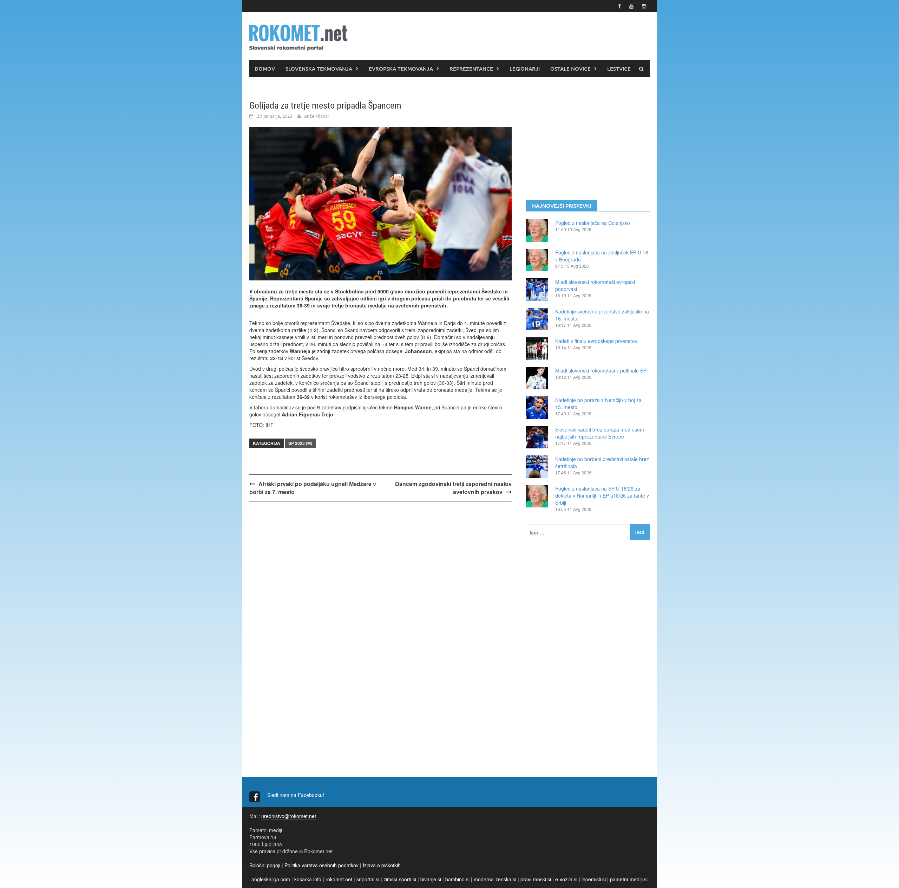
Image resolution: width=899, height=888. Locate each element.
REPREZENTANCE (471, 68)
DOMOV (265, 68)
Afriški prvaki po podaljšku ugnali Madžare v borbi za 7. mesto (312, 488)
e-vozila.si (566, 879)
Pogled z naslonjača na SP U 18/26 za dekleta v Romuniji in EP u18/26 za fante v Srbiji (602, 495)
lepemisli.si (594, 879)
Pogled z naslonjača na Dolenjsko (592, 222)
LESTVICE (619, 68)
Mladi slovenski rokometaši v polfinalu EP (601, 370)
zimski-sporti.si (399, 879)
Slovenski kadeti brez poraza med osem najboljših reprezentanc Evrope (599, 433)
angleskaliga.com (270, 879)
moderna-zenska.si (495, 879)
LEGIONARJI (525, 68)
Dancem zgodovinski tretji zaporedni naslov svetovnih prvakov (453, 488)
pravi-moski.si (535, 879)
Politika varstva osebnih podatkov (321, 865)
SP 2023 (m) (300, 443)
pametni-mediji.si (629, 879)
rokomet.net (339, 879)
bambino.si (457, 879)
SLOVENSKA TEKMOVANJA (319, 68)
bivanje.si (430, 879)
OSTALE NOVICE (570, 68)
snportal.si (367, 879)
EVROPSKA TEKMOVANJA (401, 68)
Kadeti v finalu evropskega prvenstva (596, 340)
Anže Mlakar (316, 116)
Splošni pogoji (264, 865)
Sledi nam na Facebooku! (296, 794)
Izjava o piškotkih (382, 865)
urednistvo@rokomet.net (288, 815)
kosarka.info (307, 879)
